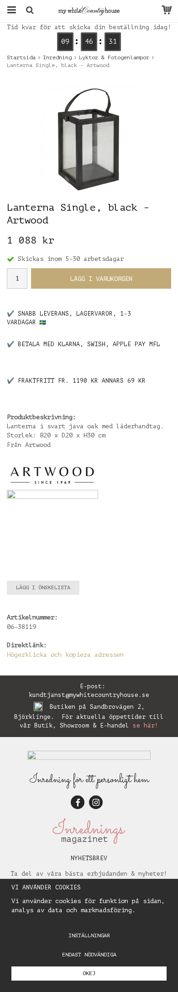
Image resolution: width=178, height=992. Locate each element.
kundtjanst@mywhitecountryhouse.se (89, 694)
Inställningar (89, 935)
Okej (89, 973)
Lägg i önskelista (43, 587)
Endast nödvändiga (89, 954)
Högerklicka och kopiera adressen (65, 654)
